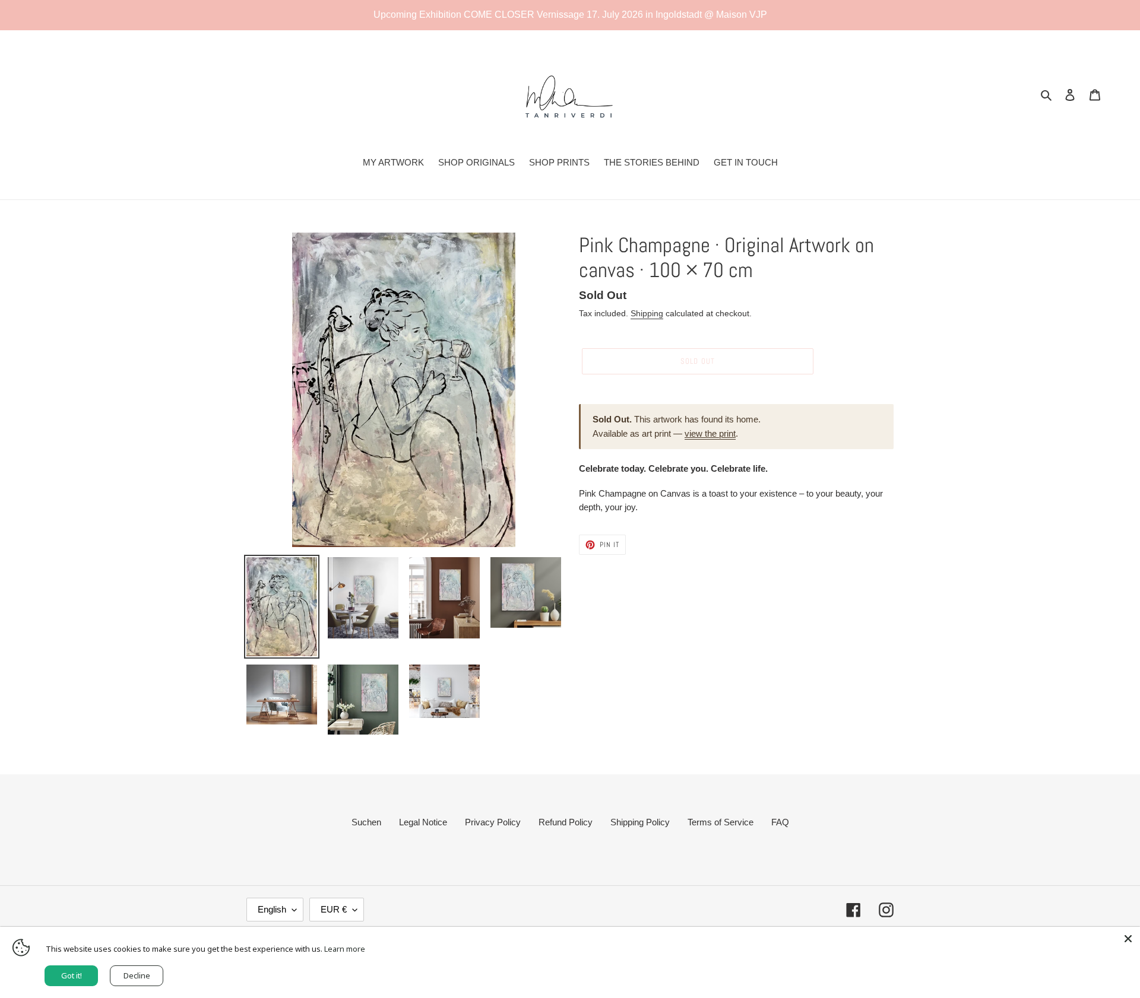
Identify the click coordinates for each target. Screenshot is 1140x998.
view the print (710, 433)
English (272, 909)
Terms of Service (720, 822)
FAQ (780, 822)
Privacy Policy (493, 822)
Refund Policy (566, 822)
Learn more (344, 948)
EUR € (334, 909)
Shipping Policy (640, 822)
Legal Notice (423, 822)
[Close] (1128, 939)
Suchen (366, 822)
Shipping (647, 313)
